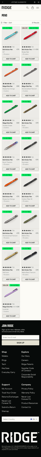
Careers (24, 360)
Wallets (5, 355)
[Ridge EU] (7, 7)
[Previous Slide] (35, 2)
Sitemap (5, 411)
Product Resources (29, 403)
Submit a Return (9, 407)
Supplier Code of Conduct (27, 369)
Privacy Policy (27, 388)
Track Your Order (9, 392)
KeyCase (5, 368)
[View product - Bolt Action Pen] (11, 43)
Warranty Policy (28, 392)
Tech (4, 364)
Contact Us (26, 407)
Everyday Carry (8, 372)
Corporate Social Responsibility (28, 375)
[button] (27, 7)
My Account (7, 388)
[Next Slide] (38, 2)
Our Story (25, 355)
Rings (4, 360)
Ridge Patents (27, 364)
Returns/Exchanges (10, 396)
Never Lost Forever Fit (6, 401)
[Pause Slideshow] (2, 2)
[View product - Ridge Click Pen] (11, 80)
